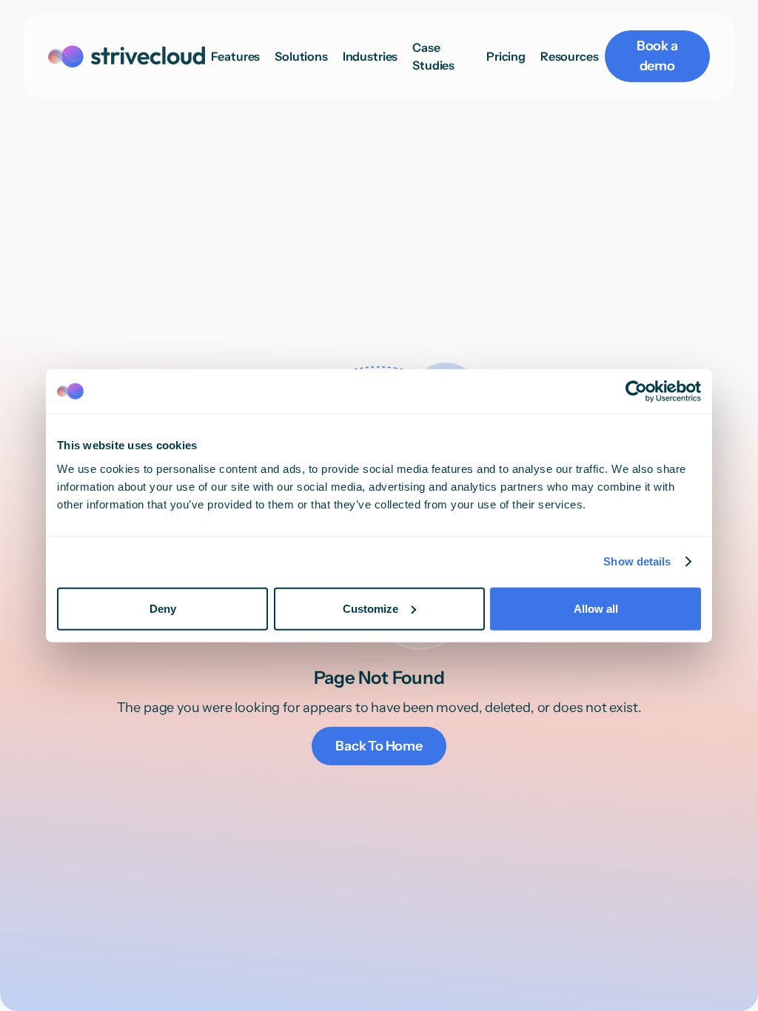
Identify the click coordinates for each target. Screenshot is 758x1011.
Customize (370, 608)
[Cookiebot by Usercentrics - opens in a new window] (636, 391)
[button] (301, 56)
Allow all (596, 608)
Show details (637, 561)
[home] (126, 56)
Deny (163, 608)
